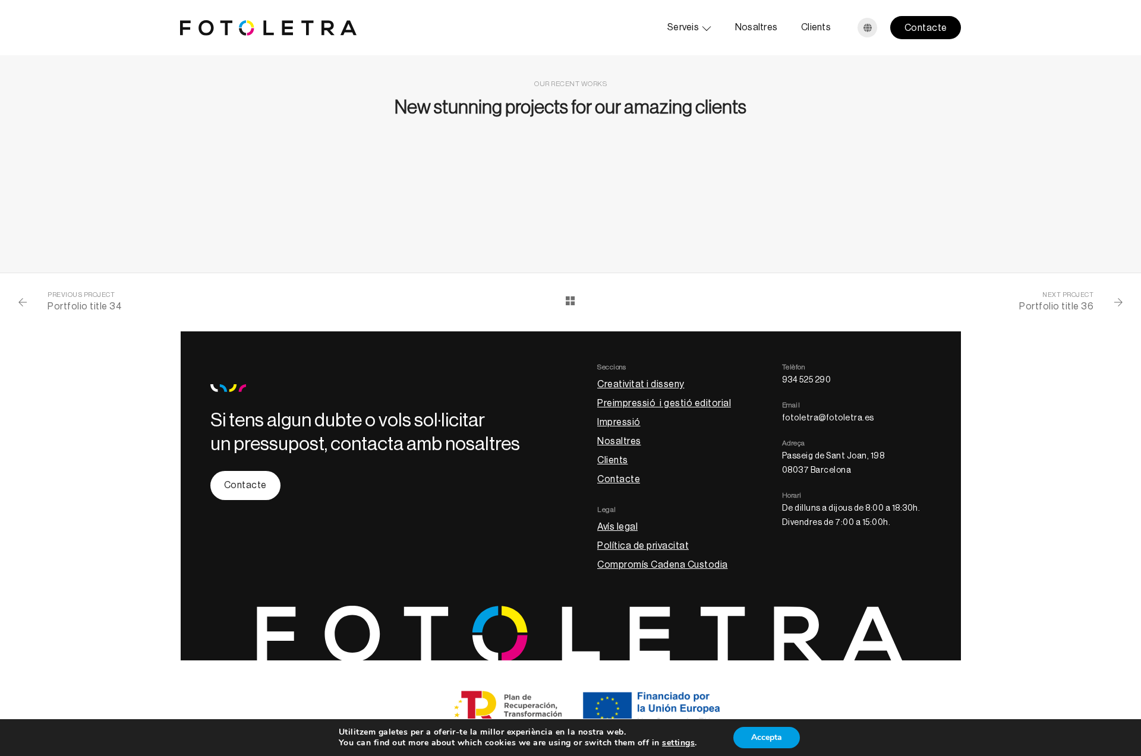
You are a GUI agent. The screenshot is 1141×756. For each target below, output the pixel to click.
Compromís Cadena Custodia (662, 565)
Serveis (683, 27)
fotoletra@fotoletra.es (828, 418)
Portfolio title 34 (84, 306)
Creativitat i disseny (641, 384)
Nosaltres (756, 27)
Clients (816, 27)
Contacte (925, 28)
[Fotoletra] (268, 27)
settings (678, 743)
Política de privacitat (643, 546)
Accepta (766, 737)
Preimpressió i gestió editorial (664, 403)
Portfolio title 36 (1056, 306)
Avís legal (617, 527)
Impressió (619, 422)
